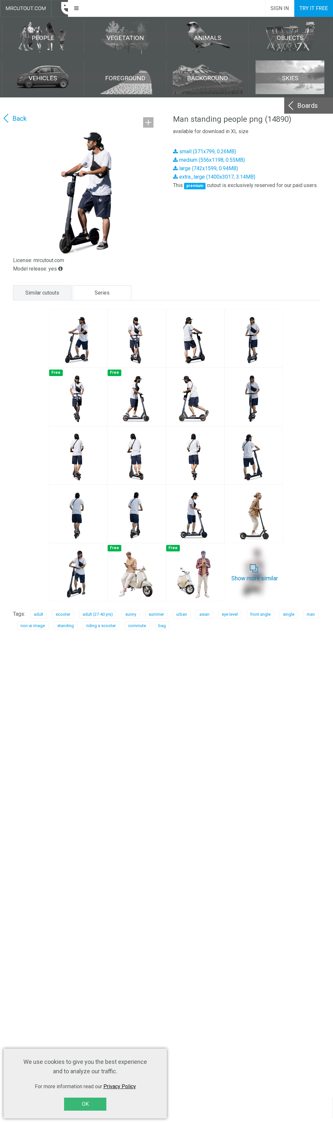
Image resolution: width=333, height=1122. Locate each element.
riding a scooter (101, 625)
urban (181, 614)
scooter (63, 614)
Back (19, 118)
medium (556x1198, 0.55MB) (211, 160)
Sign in (280, 8)
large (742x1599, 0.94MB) (208, 168)
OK (85, 1104)
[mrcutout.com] (34, 8)
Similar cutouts (42, 293)
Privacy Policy (119, 1086)
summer (156, 614)
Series (102, 293)
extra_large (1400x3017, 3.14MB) (216, 177)
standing (65, 625)
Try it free (314, 8)
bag (162, 625)
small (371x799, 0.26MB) (207, 151)
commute (137, 625)
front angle (260, 614)
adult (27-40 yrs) (98, 614)
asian (204, 614)
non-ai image (32, 625)
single (288, 614)
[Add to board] (148, 122)
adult (38, 614)
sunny (130, 614)
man (311, 614)
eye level (230, 614)
